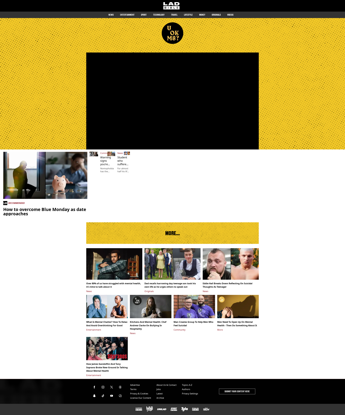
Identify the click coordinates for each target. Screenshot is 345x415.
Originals (216, 14)
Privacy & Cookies (139, 393)
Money (202, 14)
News (111, 14)
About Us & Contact (166, 384)
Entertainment (127, 14)
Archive (160, 397)
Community (106, 153)
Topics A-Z (187, 384)
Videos (230, 14)
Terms (133, 389)
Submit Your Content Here (237, 391)
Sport (144, 14)
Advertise (135, 384)
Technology (159, 14)
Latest (159, 393)
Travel (174, 14)
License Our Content (140, 397)
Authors (186, 389)
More (220, 329)
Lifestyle (188, 14)
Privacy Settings (190, 393)
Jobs (158, 389)
